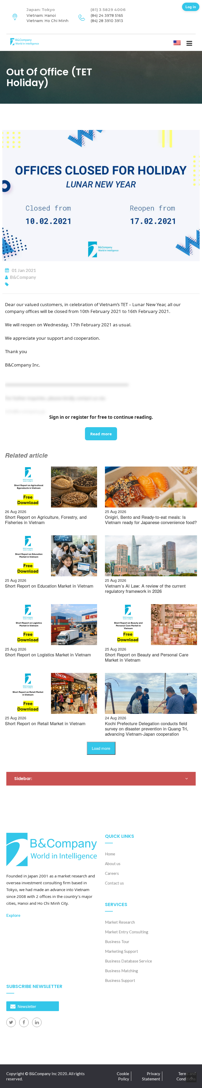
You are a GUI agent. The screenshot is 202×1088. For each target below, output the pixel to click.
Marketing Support (121, 951)
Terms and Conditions (186, 1076)
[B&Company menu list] (189, 43)
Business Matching (121, 970)
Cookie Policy (123, 1076)
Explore (13, 915)
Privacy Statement (151, 1076)
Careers (112, 873)
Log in (190, 6)
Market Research (120, 922)
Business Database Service (128, 961)
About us (112, 863)
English (181, 42)
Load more (101, 748)
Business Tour (117, 941)
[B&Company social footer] (11, 1022)
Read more (101, 433)
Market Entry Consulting (126, 931)
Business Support (120, 980)
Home (110, 853)
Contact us (114, 883)
